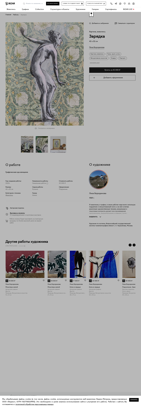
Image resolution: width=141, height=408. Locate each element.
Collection (39, 9)
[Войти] (133, 3)
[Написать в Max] (120, 3)
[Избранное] (125, 3)
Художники (80, 9)
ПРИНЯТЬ (134, 400)
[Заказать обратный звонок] (111, 3)
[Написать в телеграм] (116, 3)
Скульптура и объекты (59, 9)
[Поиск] (24, 3)
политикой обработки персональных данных (34, 404)
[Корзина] (129, 3)
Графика (25, 9)
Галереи (95, 9)
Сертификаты (111, 9)
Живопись (11, 9)
